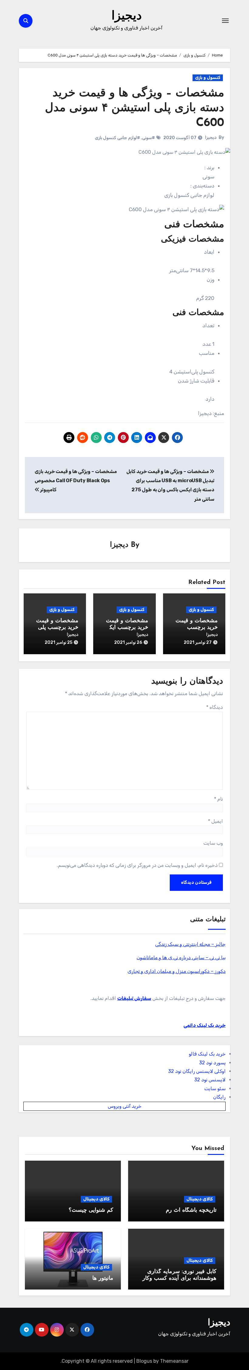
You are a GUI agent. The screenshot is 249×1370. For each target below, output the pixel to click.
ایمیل (215, 821)
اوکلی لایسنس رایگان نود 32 (197, 1071)
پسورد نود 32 (212, 1063)
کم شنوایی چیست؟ (91, 1210)
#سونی (148, 137)
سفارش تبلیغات (134, 998)
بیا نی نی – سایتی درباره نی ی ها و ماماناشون (181, 957)
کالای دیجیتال (199, 1199)
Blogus (144, 1361)
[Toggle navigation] (225, 20)
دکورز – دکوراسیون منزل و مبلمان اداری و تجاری (177, 971)
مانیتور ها (102, 1278)
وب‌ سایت (213, 843)
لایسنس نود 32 (210, 1080)
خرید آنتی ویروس (125, 1106)
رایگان (219, 1097)
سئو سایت (215, 1088)
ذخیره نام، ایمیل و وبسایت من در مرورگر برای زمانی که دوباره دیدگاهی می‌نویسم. (137, 865)
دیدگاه (214, 707)
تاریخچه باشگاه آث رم (191, 1210)
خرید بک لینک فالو (207, 1054)
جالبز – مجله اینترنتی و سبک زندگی (190, 944)
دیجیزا (126, 16)
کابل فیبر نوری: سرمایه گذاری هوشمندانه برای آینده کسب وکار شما (179, 1278)
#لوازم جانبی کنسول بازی (117, 137)
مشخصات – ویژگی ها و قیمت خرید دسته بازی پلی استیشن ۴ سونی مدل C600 (134, 108)
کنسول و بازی (207, 77)
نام (218, 799)
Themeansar (174, 1361)
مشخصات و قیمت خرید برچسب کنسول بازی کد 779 (195, 627)
